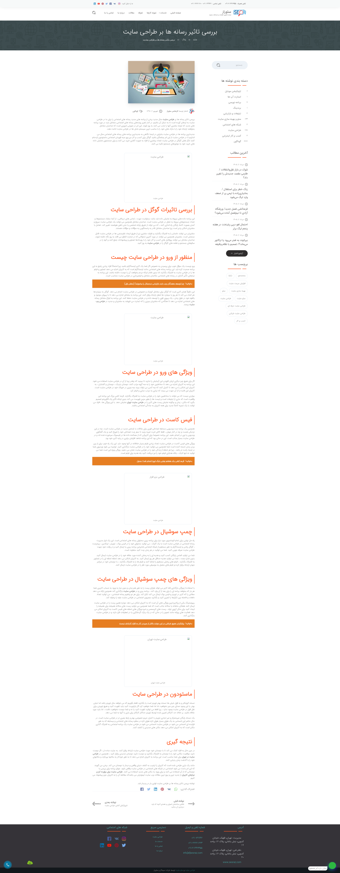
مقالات (131, 12)
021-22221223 (195, 843)
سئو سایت (241, 298)
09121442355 (195, 848)
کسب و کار (240, 320)
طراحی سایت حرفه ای (236, 305)
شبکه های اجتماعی (231, 124)
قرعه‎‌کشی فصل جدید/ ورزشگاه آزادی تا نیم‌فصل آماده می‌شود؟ (231, 211)
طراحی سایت (234, 130)
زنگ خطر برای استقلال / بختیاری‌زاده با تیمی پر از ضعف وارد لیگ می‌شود (231, 193)
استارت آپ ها (234, 97)
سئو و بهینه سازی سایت (229, 119)
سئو (223, 291)
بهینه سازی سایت (238, 291)
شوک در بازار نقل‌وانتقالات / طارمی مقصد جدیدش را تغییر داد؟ (232, 174)
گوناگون (135, 111)
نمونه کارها (151, 12)
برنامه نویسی (234, 102)
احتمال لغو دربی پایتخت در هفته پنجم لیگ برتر (230, 226)
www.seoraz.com (232, 862)
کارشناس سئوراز (172, 111)
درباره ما (121, 12)
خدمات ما (159, 841)
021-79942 (197, 838)
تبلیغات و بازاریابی (232, 113)
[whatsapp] (332, 865)
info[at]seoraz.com (192, 853)
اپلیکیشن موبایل (232, 91)
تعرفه (140, 12)
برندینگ (236, 108)
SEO (230, 276)
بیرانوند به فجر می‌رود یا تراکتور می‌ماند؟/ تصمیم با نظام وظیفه (231, 242)
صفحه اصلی (176, 12)
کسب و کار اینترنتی (231, 136)
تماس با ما (109, 12)
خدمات (163, 12)
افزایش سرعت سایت (237, 283)
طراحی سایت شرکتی (237, 313)
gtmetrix (241, 276)
